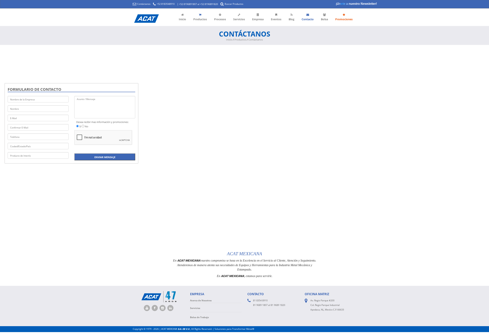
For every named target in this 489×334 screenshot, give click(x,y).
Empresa (258, 19)
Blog (291, 19)
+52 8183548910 (165, 4)
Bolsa (324, 19)
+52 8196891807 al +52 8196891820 (198, 4)
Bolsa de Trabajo (199, 317)
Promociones (344, 19)
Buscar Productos (233, 4)
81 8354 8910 (260, 300)
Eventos (276, 19)
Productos (200, 19)
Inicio (182, 19)
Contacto (308, 19)
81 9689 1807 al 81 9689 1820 (269, 305)
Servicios (239, 19)
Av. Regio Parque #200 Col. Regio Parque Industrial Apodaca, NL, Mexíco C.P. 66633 (327, 305)
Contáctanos (144, 4)
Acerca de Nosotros (201, 300)
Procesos (220, 19)
